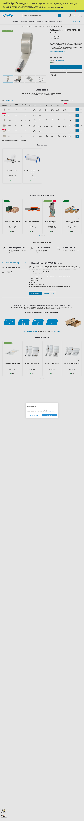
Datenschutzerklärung (50, 411)
